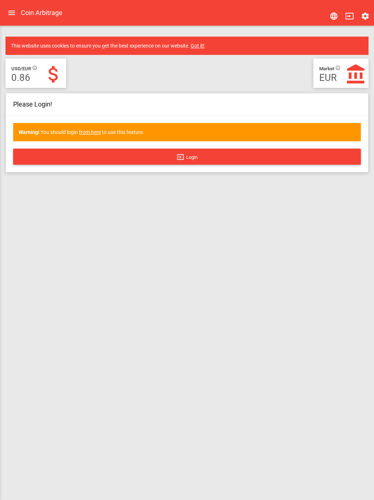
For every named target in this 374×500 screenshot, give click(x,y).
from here (90, 132)
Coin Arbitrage (41, 12)
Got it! (198, 46)
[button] (349, 16)
